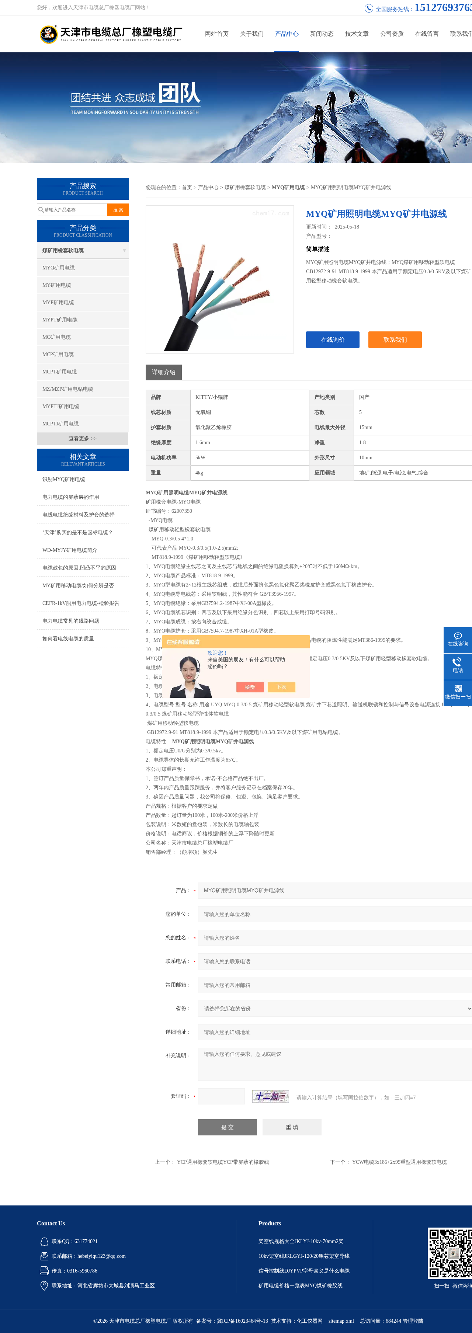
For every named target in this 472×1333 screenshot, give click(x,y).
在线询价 (333, 340)
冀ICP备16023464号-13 (242, 1321)
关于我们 (252, 34)
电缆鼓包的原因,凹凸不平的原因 (79, 568)
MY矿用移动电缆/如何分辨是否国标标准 (85, 585)
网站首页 (217, 34)
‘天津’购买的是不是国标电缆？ (77, 532)
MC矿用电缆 (56, 337)
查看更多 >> (83, 438)
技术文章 (357, 34)
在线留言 (427, 34)
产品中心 (287, 34)
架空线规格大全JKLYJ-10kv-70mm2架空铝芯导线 (304, 1241)
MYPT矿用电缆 (59, 320)
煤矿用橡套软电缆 (63, 250)
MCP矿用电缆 (58, 354)
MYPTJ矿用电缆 (60, 406)
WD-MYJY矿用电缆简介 (69, 550)
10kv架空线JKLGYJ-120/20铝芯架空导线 (304, 1256)
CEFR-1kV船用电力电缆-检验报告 (80, 603)
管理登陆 (413, 1321)
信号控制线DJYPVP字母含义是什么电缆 (304, 1271)
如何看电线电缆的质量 (68, 638)
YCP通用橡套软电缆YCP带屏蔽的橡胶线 (223, 1162)
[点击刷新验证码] (270, 1096)
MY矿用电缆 (56, 285)
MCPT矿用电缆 (59, 372)
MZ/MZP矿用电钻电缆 (67, 389)
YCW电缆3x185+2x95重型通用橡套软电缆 (399, 1162)
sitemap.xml (341, 1321)
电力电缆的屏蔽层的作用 (70, 497)
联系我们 (395, 340)
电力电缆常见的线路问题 (70, 621)
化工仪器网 (310, 1321)
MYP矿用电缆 (58, 302)
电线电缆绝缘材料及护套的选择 (78, 515)
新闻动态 (322, 34)
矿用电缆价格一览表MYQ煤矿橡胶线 (300, 1285)
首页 (187, 187)
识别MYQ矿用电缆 (63, 479)
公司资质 (392, 34)
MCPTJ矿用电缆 (60, 424)
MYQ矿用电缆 (58, 268)
